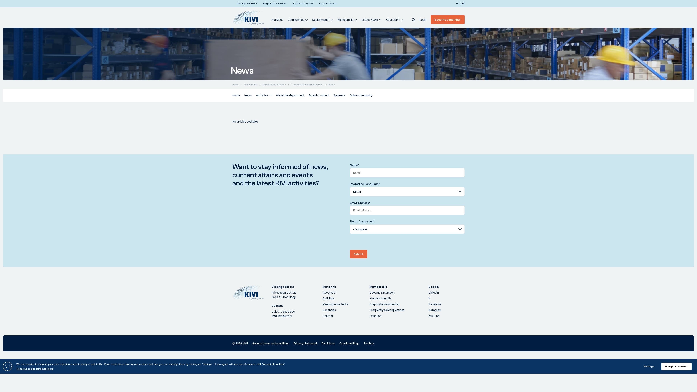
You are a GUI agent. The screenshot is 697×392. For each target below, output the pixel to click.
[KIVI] (250, 17)
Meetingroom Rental (335, 304)
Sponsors (339, 95)
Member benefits (381, 298)
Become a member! (382, 292)
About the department (290, 95)
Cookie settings (349, 343)
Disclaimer (328, 343)
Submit (359, 254)
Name (354, 165)
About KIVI (393, 19)
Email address (360, 203)
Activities (277, 19)
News (248, 95)
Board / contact (319, 95)
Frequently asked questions (387, 310)
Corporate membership (384, 304)
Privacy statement (305, 343)
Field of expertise (362, 221)
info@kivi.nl (285, 316)
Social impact (320, 19)
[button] (413, 20)
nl (457, 3)
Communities (296, 19)
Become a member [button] (447, 19)
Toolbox (369, 343)
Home (236, 95)
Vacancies (329, 310)
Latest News (369, 19)
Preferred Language (365, 184)
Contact (328, 316)
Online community (361, 95)
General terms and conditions (270, 343)
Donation (375, 316)
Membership (345, 19)
